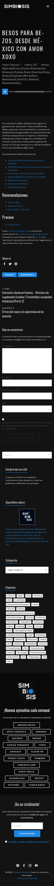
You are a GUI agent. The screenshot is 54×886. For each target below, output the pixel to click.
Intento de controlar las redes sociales (26, 173)
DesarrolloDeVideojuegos (18, 604)
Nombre (6, 377)
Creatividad (19, 600)
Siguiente (7, 308)
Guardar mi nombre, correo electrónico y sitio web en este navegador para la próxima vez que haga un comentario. (26, 425)
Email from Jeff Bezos (18, 184)
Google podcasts (30, 532)
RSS (7, 544)
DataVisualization (38, 68)
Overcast (9, 535)
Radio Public (36, 538)
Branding (38, 595)
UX (24, 657)
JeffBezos (34, 75)
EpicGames (12, 622)
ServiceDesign (38, 648)
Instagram (33, 234)
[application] (27, 92)
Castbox (9, 532)
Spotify (38, 237)
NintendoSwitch (9, 79)
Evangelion (25, 622)
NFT (9, 644)
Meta (10, 639)
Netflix (43, 639)
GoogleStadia (16, 75)
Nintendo (18, 644)
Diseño (21, 609)
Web (4, 403)
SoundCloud (11, 541)
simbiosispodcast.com (18, 231)
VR (45, 657)
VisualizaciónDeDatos (12, 83)
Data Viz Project (15, 206)
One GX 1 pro (14, 224)
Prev (7, 289)
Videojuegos (34, 657)
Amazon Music (12, 529)
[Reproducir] (5, 92)
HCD (9, 631)
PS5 (26, 648)
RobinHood (34, 79)
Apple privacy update (18, 180)
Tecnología (22, 652)
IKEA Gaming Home (16, 187)
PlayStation (31, 644)
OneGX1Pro (23, 79)
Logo (30, 635)
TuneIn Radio (41, 541)
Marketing (41, 635)
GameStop (37, 72)
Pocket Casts (32, 535)
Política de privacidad (27, 878)
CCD (9, 600)
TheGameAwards (38, 652)
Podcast (5, 64)
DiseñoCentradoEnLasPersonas (21, 613)
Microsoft (33, 639)
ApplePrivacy (15, 68)
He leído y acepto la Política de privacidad (29, 842)
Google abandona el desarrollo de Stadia (26, 177)
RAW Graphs (14, 202)
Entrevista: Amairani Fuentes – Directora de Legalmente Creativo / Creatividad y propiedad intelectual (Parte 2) (27, 297)
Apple (5, 68)
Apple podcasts (28, 529)
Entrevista (41, 617)
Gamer (28, 72)
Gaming (46, 72)
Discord (44, 234)
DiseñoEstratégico (15, 617)
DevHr (35, 604)
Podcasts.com (22, 538)
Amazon (45, 64)
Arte (28, 595)
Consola (26, 68)
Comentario (8, 346)
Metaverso (20, 639)
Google (6, 75)
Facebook (19, 72)
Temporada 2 (15, 64)
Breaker (40, 529)
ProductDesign (14, 648)
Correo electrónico (11, 390)
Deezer (18, 532)
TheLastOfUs (13, 657)
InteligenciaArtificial (16, 635)
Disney (30, 617)
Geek (30, 626)
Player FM (20, 535)
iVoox (42, 532)
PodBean (9, 538)
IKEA (26, 75)
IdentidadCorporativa (23, 631)
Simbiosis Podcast (21, 872)
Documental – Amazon (19, 209)
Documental (8, 72)
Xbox (10, 661)
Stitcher (30, 541)
